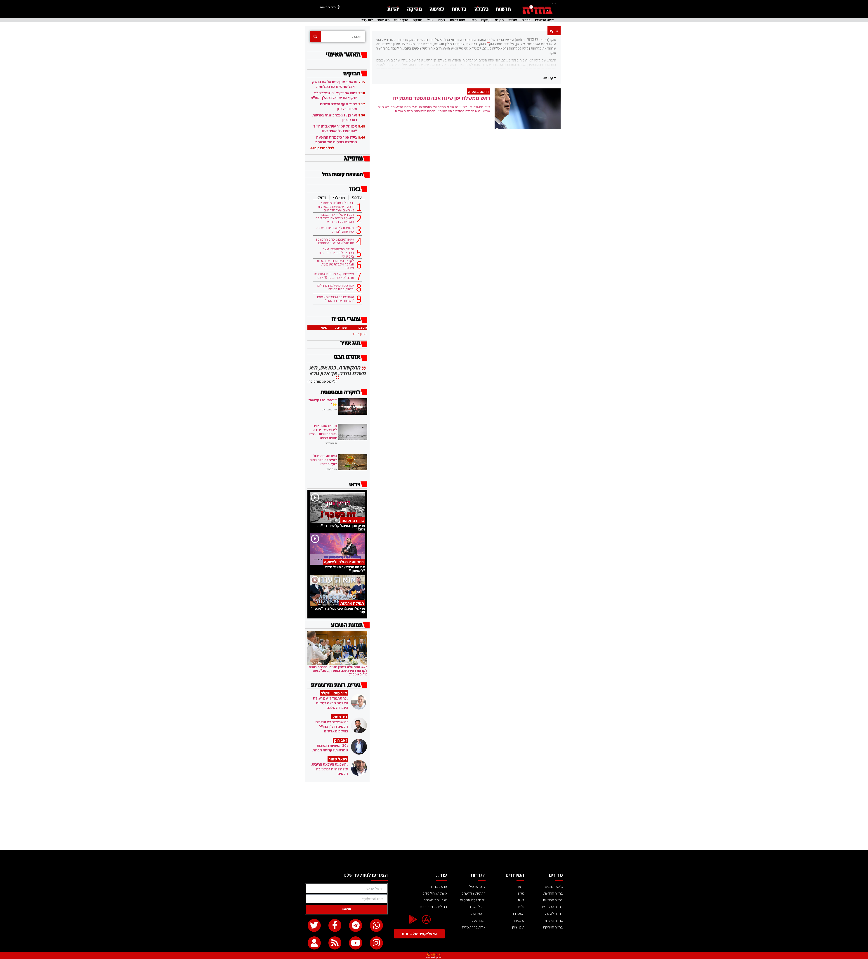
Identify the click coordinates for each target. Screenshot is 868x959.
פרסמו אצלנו (477, 913)
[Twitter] (314, 925)
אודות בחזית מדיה (474, 927)
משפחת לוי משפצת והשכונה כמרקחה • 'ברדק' (335, 229)
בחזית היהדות (554, 920)
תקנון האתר (478, 920)
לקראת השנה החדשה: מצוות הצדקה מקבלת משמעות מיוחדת (335, 264)
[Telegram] (355, 925)
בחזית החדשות (553, 893)
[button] (549, 77)
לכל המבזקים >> (322, 148)
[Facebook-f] (335, 925)
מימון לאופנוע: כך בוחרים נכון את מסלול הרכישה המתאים (335, 241)
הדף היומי (401, 20)
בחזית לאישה (554, 913)
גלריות (520, 907)
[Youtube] (355, 943)
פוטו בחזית (457, 20)
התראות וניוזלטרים (474, 893)
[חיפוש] (315, 36)
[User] (314, 943)
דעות (441, 20)
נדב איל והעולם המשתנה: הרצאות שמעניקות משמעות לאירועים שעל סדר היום (336, 206)
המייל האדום (477, 907)
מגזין (473, 20)
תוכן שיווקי (518, 927)
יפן (488, 39)
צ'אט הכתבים (544, 20)
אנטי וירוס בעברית (435, 900)
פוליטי (512, 20)
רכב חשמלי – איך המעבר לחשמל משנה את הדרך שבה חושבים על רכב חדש (335, 218)
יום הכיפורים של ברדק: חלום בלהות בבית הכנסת (335, 287)
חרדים (526, 20)
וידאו (521, 886)
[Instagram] (376, 943)
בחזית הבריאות (553, 900)
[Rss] (335, 943)
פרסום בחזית (438, 886)
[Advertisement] (434, 816)
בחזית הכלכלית (552, 907)
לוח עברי (367, 20)
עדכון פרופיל (477, 886)
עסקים (486, 20)
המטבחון (518, 913)
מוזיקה (417, 20)
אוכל (430, 20)
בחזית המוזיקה (553, 927)
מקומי (499, 20)
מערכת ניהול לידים (434, 893)
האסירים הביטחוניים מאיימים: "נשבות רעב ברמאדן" (335, 299)
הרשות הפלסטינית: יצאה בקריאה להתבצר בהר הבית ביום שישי (336, 252)
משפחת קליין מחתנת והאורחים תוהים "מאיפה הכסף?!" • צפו (334, 275)
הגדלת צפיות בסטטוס (433, 907)
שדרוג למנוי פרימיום (473, 900)
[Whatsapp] (376, 925)
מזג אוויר (383, 20)
